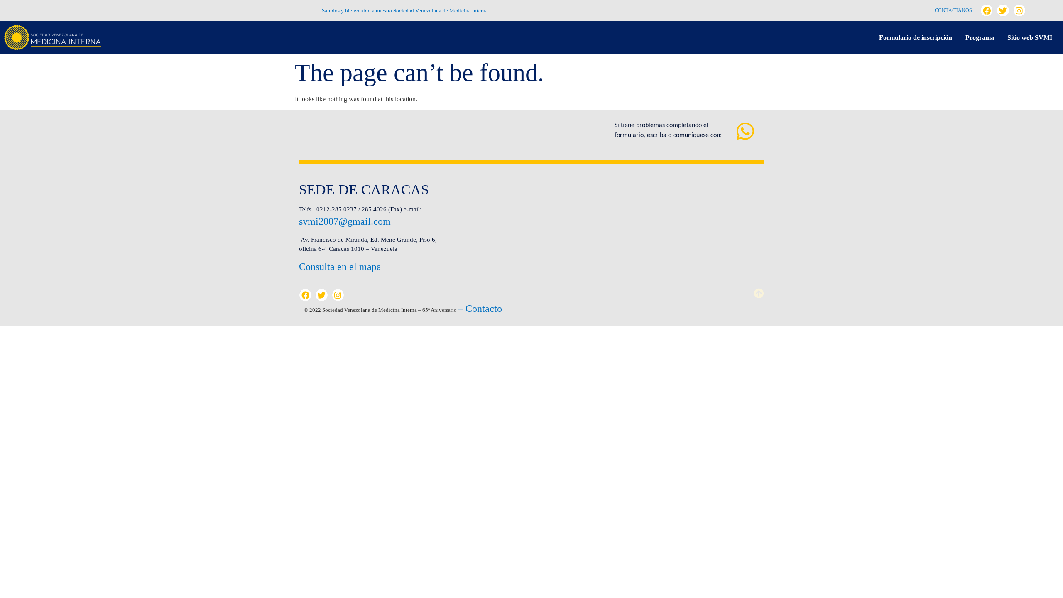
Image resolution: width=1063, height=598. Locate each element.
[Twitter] (1003, 10)
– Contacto (480, 308)
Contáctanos (953, 10)
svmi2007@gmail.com (345, 221)
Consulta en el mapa (340, 266)
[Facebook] (986, 10)
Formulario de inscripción (915, 37)
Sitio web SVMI (1029, 37)
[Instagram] (1019, 10)
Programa (979, 37)
